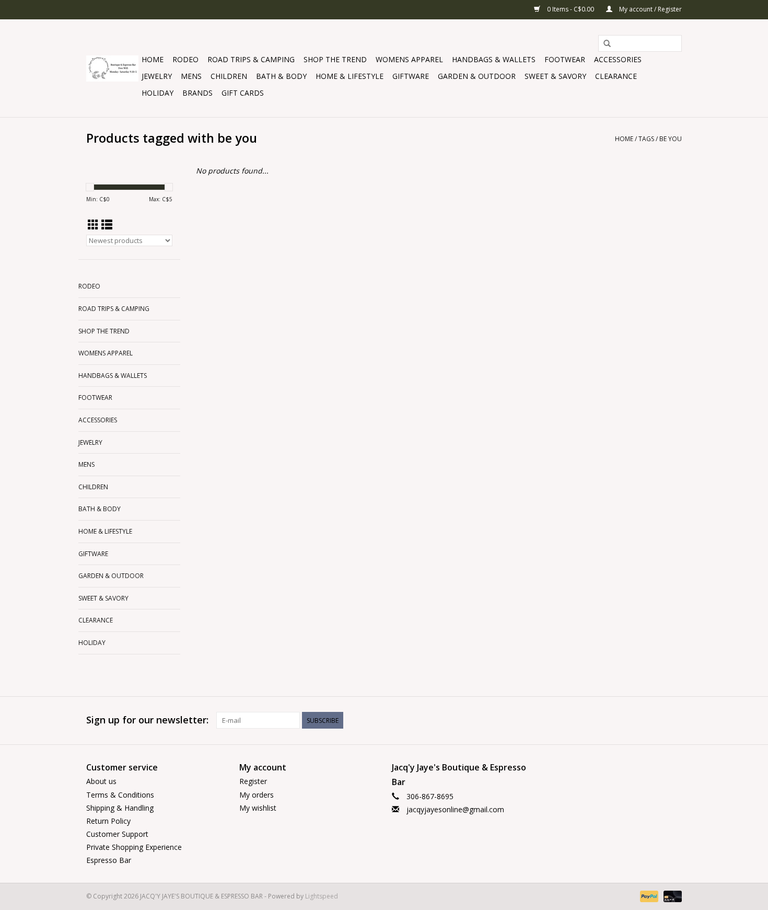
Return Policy (108, 821)
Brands (197, 93)
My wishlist (257, 808)
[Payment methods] (648, 895)
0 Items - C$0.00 (570, 9)
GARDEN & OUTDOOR (477, 76)
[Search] (607, 44)
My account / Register (650, 9)
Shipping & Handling (120, 808)
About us (101, 781)
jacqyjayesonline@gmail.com (455, 809)
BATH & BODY (281, 76)
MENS (191, 76)
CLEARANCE (616, 76)
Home (153, 59)
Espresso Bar (108, 860)
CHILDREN (229, 76)
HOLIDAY (157, 93)
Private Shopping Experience (134, 847)
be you (670, 138)
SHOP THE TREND (335, 59)
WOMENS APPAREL (409, 59)
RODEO (185, 59)
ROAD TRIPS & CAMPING (251, 59)
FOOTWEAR (564, 59)
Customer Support (117, 834)
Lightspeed (321, 896)
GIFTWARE (410, 76)
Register (253, 781)
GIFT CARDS (243, 93)
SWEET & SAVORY (555, 76)
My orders (256, 795)
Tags (646, 138)
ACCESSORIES (618, 59)
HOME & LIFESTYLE (349, 76)
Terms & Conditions (120, 795)
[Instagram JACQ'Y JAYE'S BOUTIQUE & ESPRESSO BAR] (673, 720)
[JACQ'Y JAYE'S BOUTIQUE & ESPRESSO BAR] (112, 68)
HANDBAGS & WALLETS (494, 59)
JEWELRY (157, 76)
